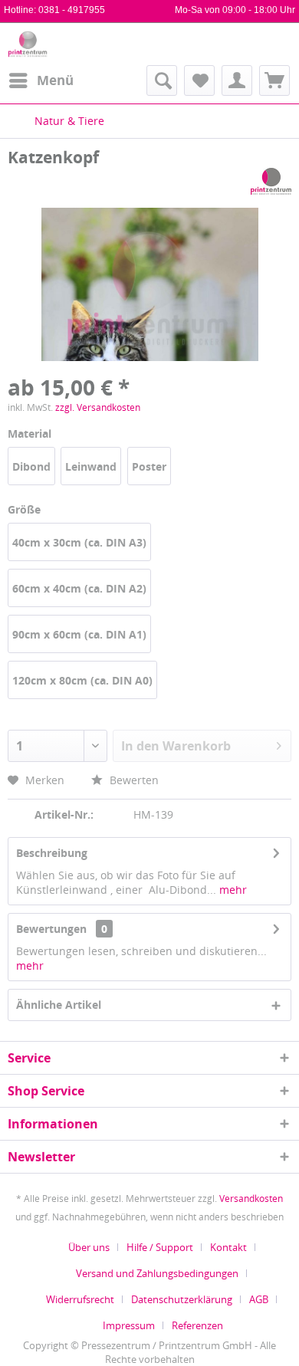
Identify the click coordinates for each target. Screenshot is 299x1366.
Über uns (89, 1247)
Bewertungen (51, 928)
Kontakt (228, 1247)
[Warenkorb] (274, 80)
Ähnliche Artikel (58, 1004)
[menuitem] (40, 80)
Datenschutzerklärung (181, 1299)
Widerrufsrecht (80, 1299)
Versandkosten (251, 1198)
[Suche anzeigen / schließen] (161, 80)
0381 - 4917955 (71, 10)
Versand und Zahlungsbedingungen (157, 1273)
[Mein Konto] (237, 80)
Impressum (129, 1325)
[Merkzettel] (199, 80)
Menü (55, 80)
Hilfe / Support (160, 1247)
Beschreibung (51, 853)
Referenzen (197, 1325)
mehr (231, 889)
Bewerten (133, 780)
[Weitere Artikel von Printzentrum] (271, 181)
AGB (258, 1299)
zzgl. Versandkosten (97, 407)
